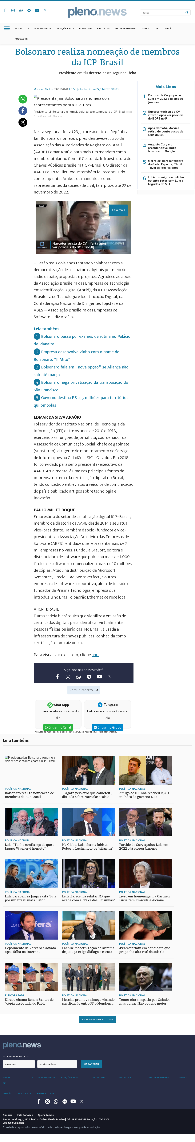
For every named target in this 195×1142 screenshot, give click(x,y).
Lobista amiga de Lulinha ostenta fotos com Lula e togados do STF (166, 180)
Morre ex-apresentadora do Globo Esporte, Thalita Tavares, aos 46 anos (166, 164)
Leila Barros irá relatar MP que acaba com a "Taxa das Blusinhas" (88, 898)
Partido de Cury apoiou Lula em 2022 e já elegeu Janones (165, 98)
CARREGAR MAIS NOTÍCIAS (97, 1019)
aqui (95, 654)
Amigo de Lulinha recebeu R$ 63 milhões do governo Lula (144, 795)
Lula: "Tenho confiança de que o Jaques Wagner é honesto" (29, 847)
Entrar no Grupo (109, 727)
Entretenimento (125, 28)
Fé (157, 28)
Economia (85, 28)
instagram (13, 10)
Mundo (145, 28)
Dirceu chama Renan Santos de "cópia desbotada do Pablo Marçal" (29, 1003)
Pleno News (97, 12)
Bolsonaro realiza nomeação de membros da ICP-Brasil (29, 795)
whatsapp (21, 10)
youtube (37, 10)
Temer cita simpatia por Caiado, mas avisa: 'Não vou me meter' (144, 1002)
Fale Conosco (25, 1115)
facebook (5, 10)
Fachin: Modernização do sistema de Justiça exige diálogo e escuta (88, 950)
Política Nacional (40, 28)
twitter (45, 10)
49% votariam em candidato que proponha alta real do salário (144, 950)
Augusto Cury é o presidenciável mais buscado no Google (162, 148)
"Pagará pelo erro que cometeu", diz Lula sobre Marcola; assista (87, 795)
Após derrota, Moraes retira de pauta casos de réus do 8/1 (165, 131)
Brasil (18, 28)
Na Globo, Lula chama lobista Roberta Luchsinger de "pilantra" (87, 847)
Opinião (168, 28)
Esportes (103, 28)
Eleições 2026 (65, 28)
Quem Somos (46, 1115)
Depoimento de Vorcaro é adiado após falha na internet (30, 950)
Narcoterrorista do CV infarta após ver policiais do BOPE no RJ (166, 115)
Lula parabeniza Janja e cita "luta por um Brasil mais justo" (31, 898)
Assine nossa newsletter (16, 1056)
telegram (29, 10)
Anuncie (7, 1115)
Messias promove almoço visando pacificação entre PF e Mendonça (88, 1002)
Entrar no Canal (59, 727)
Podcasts (21, 38)
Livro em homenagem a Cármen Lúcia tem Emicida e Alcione (144, 898)
